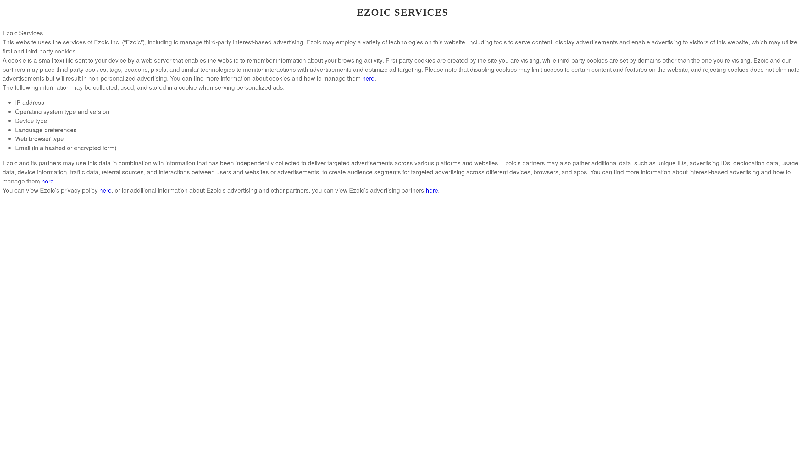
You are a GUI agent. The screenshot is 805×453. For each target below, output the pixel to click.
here (368, 78)
